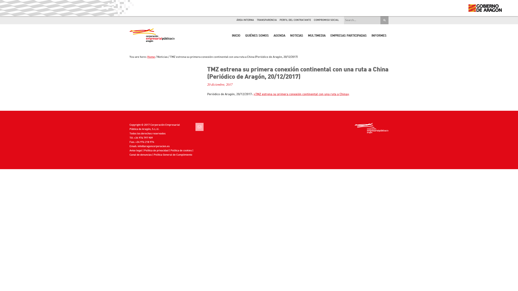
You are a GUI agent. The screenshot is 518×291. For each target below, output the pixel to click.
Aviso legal (136, 150)
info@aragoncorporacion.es (154, 146)
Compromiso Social (326, 20)
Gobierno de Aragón (485, 8)
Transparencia (267, 20)
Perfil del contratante (295, 20)
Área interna (245, 20)
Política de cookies (181, 150)
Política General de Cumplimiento (173, 155)
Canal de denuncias (141, 155)
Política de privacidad (156, 150)
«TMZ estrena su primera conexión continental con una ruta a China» (301, 94)
